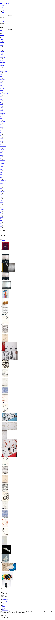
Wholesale (3, 606)
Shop (2, 605)
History (1, 105)
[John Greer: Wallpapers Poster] (5, 324)
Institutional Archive (5, 601)
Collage (1, 63)
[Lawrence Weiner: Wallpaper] (9, 456)
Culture (1, 68)
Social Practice (2, 149)
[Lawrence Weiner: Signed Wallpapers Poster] (5, 535)
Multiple (1, 183)
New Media (2, 51)
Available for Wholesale (3, 71)
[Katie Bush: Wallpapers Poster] (5, 262)
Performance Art (2, 57)
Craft (1, 197)
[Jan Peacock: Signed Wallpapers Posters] (5, 509)
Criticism (1, 54)
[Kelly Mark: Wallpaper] (10, 359)
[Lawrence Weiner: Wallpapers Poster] (5, 412)
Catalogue (1, 116)
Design (1, 85)
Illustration (1, 77)
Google (3, 21)
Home (3, 12)
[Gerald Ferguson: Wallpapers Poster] (5, 368)
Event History (4, 602)
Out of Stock (2, 35)
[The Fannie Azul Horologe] (6, 588)
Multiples (1, 45)
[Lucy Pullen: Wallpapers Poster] (5, 394)
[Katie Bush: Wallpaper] (8, 271)
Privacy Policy (4, 609)
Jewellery (1, 155)
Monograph (2, 102)
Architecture (2, 74)
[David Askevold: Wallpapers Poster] (5, 377)
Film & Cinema (2, 60)
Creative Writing (2, 79)
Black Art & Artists (3, 144)
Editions (1, 217)
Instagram (3, 25)
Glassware (1, 161)
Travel (1, 174)
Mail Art (1, 166)
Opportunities (4, 603)
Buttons (1, 212)
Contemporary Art (2, 62)
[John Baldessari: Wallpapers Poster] (5, 315)
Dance (1, 124)
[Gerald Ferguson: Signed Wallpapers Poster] (5, 500)
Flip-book (1, 202)
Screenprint (1, 186)
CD (0, 132)
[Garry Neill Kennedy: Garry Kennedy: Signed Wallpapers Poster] (4, 544)
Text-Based (1, 138)
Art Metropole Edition (3, 121)
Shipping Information (5, 607)
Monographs (2, 221)
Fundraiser (1, 158)
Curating (1, 188)
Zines (1, 118)
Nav (2, 7)
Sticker (1, 200)
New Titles (1, 39)
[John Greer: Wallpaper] (9, 350)
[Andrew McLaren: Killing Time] (5, 306)
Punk (1, 169)
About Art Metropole (5, 599)
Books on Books (2, 160)
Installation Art (2, 127)
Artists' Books (2, 42)
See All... (1, 228)
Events (3, 11)
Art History (1, 107)
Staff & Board (4, 600)
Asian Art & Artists (3, 146)
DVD (1, 172)
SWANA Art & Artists (3, 180)
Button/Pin (1, 141)
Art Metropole (4, 3)
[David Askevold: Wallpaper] (9, 421)
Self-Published (2, 147)
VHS (1, 203)
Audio (1, 152)
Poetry (1, 76)
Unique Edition (2, 177)
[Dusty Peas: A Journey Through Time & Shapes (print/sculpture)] (5, 297)
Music (1, 133)
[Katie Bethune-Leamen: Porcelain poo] (6, 553)
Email (3, 20)
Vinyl (1, 82)
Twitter (3, 19)
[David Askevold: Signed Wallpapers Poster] (5, 491)
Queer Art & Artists (3, 88)
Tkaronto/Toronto (2, 191)
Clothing (1, 215)
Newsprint (1, 194)
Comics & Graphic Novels (4, 93)
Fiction (1, 99)
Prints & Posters (2, 113)
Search (3, 5)
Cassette (1, 189)
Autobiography (2, 163)
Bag (0, 91)
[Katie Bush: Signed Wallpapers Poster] (5, 280)
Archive (3, 10)
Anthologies (2, 209)
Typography (2, 65)
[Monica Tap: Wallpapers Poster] (5, 403)
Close (1, 30)
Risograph (1, 110)
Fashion (1, 96)
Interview (1, 90)
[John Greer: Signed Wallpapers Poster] (5, 465)
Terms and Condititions (5, 610)
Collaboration (2, 135)
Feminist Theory (2, 130)
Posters (1, 223)
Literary (1, 49)
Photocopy (1, 175)
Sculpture (1, 104)
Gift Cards (3, 608)
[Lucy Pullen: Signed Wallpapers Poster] (5, 518)
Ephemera (1, 119)
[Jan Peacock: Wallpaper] (4, 438)
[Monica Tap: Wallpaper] (9, 447)
